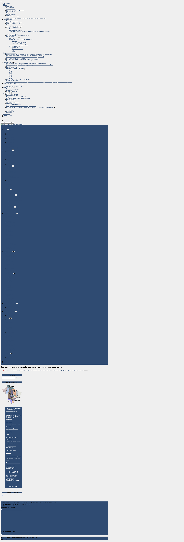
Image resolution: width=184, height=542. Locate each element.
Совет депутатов (7, 62)
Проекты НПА (10, 111)
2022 (10, 75)
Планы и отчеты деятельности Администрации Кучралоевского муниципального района (29, 107)
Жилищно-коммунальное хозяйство (18, 44)
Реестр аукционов (17, 43)
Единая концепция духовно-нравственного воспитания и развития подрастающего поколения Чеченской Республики (13, 416)
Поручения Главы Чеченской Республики (17, 97)
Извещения (9, 103)
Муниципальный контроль (13, 463)
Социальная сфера (11, 450)
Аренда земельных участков (19, 42)
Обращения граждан (9, 87)
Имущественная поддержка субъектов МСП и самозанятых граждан (13, 410)
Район (5, 5)
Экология (11, 38)
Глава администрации (12, 21)
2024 (10, 73)
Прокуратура (9, 431)
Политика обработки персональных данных (18, 35)
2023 (10, 74)
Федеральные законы (12, 94)
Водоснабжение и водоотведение (18, 32)
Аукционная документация (13, 104)
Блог (7, 483)
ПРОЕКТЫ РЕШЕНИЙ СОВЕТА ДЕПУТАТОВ (18, 79)
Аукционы (14, 41)
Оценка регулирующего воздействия (12, 438)
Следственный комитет (12, 429)
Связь (13, 50)
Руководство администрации (14, 22)
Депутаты (9, 66)
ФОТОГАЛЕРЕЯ (7, 115)
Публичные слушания (12, 80)
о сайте (5, 117)
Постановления (10, 100)
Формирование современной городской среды (13, 442)
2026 (10, 70)
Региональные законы (12, 95)
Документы (9, 90)
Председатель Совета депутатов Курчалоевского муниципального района (26, 63)
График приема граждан (12, 89)
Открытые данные (11, 14)
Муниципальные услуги (9, 83)
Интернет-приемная (11, 91)
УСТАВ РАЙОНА (10, 7)
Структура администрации (13, 23)
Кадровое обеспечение (9, 53)
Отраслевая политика (15, 46)
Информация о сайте (11, 486)
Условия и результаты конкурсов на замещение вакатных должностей (25, 57)
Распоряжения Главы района (14, 67)
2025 (10, 71)
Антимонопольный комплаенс (14, 26)
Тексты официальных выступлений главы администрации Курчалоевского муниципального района (12, 478)
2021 (10, 76)
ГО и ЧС (8, 434)
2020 (10, 78)
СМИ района (9, 15)
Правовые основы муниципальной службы (17, 58)
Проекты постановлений (12, 102)
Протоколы (9, 112)
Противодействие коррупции (13, 455)
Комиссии (8, 453)
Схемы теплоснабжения (15, 30)
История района (10, 9)
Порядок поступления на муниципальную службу (19, 60)
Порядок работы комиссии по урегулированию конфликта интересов (24, 55)
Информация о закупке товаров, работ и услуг (12, 472)
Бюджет (8, 13)
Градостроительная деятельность (11, 446)
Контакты (5, 116)
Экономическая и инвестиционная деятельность (10, 467)
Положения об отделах (12, 34)
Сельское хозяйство (17, 49)
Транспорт (15, 47)
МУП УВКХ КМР (10, 11)
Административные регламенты (15, 84)
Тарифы (11, 29)
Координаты (9, 422)
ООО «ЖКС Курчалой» (12, 27)
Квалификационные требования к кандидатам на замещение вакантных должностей (29, 54)
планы (11, 108)
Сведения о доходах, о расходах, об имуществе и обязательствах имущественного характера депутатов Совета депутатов (39, 82)
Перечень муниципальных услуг (14, 86)
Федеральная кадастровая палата (13, 459)
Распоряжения (10, 99)
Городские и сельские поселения (15, 10)
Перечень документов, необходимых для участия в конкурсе (22, 59)
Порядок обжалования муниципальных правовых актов (21, 106)
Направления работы (12, 36)
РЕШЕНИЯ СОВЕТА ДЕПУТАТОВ (15, 69)
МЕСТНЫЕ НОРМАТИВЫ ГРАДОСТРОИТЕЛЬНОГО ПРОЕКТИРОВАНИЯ (26, 18)
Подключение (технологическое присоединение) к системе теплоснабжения (29, 31)
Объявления (6, 114)
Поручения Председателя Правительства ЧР (18, 98)
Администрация (7, 19)
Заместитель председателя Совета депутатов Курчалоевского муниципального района (29, 65)
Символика (9, 6)
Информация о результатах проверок (13, 425)
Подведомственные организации (15, 24)
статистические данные (12, 16)
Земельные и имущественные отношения (20, 39)
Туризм (14, 51)
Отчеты (11, 110)
